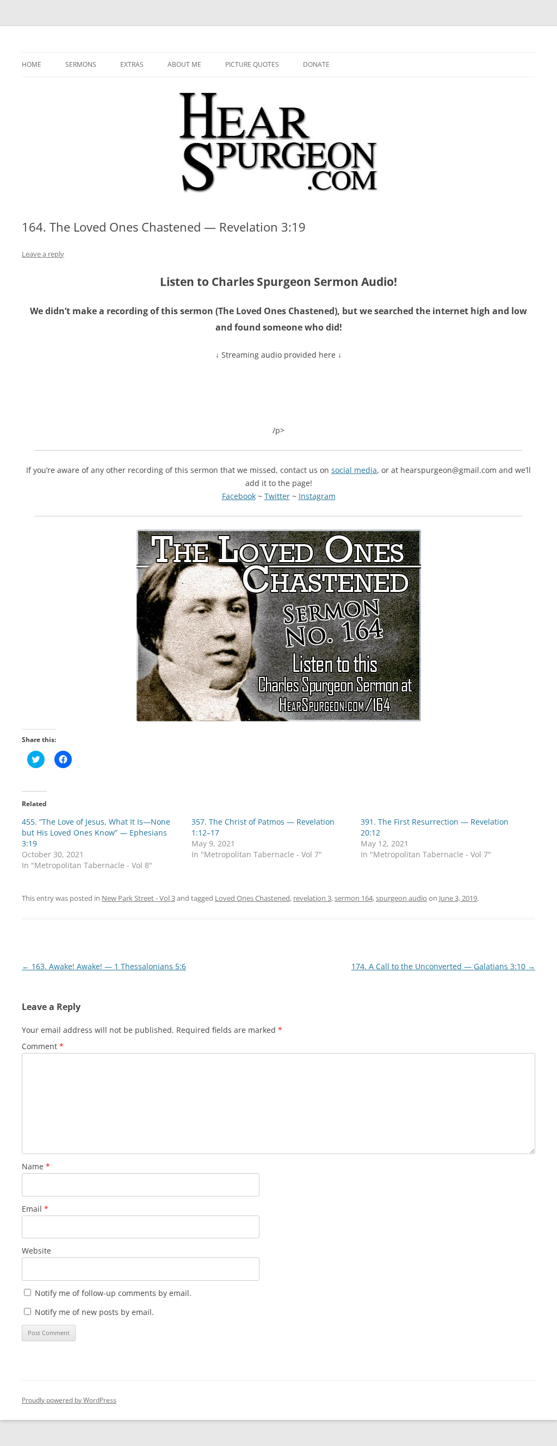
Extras (132, 64)
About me (184, 64)
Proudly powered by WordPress (69, 1400)
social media (354, 470)
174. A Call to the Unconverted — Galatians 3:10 (443, 966)
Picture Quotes (252, 64)
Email (35, 1209)
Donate (316, 64)
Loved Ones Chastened (252, 898)
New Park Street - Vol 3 (138, 898)
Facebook (239, 496)
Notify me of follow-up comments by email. (113, 1293)
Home (31, 64)
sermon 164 (354, 898)
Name (36, 1166)
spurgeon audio (401, 898)
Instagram (317, 496)
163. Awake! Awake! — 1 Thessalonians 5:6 (104, 966)
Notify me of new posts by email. (94, 1312)
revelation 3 (312, 898)
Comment (43, 1046)
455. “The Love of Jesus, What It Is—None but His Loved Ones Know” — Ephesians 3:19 (96, 833)
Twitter (277, 496)
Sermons (80, 64)
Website (36, 1250)
